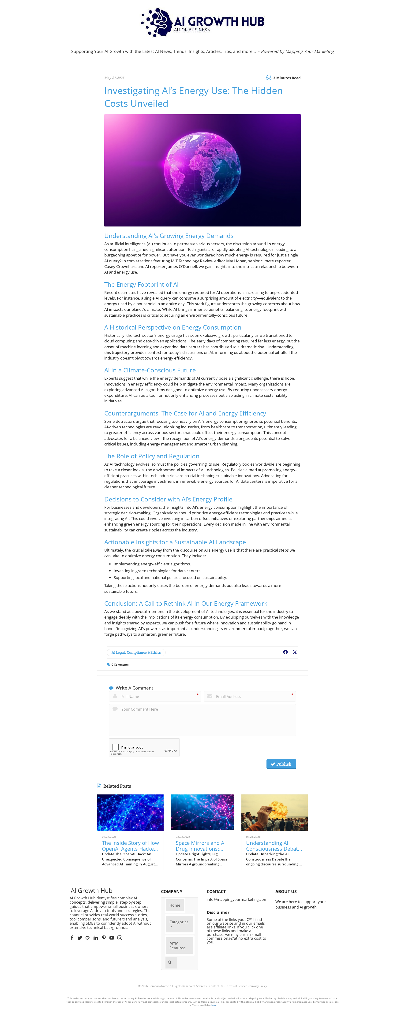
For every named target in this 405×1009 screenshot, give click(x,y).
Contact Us (216, 986)
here (214, 1005)
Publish (283, 764)
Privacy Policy (258, 986)
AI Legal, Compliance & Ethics (136, 652)
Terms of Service (236, 986)
